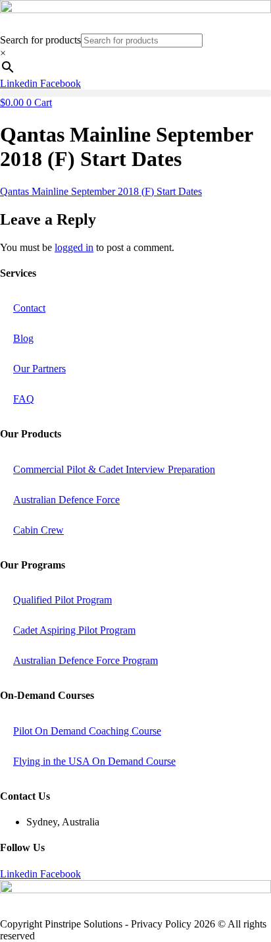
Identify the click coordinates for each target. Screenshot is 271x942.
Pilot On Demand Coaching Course (87, 730)
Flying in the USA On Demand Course (94, 761)
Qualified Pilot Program (62, 599)
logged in (74, 247)
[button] (135, 93)
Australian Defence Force (66, 499)
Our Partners (39, 368)
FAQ (23, 398)
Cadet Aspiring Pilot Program (74, 630)
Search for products (40, 39)
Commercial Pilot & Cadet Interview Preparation (114, 469)
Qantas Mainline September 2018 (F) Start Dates (101, 191)
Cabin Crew (38, 530)
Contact (29, 308)
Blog (23, 338)
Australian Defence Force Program (85, 660)
